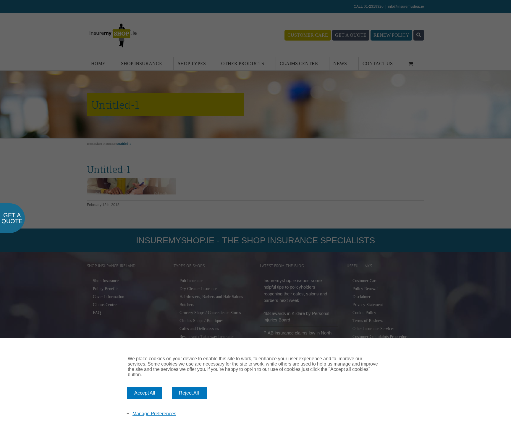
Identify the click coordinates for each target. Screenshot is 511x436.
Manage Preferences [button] (154, 413)
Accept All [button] (144, 392)
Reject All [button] (189, 392)
